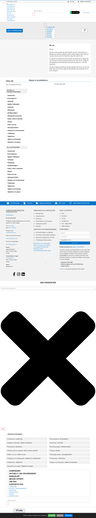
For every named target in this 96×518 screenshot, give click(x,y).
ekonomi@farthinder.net (11, 238)
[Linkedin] (23, 274)
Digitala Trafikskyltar (14, 104)
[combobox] (48, 288)
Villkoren (70, 240)
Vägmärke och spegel (14, 142)
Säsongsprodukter (13, 127)
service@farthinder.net (11, 244)
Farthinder (11, 107)
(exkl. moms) (86, 12)
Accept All (52, 515)
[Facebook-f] (14, 274)
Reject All (60, 515)
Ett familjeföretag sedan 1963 (11, 1)
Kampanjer (14, 471)
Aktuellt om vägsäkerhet (22, 474)
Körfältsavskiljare (13, 113)
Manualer (14, 476)
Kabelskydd (11, 110)
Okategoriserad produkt (15, 116)
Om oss (12, 482)
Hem (7, 84)
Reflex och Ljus (12, 124)
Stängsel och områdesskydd (16, 130)
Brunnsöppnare (12, 98)
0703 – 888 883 (12, 227)
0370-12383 (11, 225)
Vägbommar (11, 136)
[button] (15, 434)
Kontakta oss (63, 269)
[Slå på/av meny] (45, 24)
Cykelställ (10, 101)
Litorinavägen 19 (10, 257)
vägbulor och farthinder (78, 246)
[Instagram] (19, 274)
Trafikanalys (11, 133)
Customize (68, 515)
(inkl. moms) (75, 12)
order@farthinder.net (11, 232)
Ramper (10, 121)
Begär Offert (16, 479)
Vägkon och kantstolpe (14, 139)
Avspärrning (11, 95)
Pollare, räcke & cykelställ (15, 119)
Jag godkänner (66, 240)
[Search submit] (33, 14)
